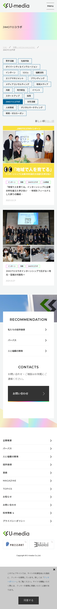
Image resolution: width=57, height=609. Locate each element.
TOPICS (7, 488)
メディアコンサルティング (17, 84)
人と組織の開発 (15, 351)
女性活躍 (31, 101)
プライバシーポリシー (14, 521)
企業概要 (7, 440)
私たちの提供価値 (16, 329)
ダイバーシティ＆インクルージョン (21, 66)
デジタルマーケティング (32, 107)
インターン (11, 72)
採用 (29, 96)
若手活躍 (10, 61)
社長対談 (25, 61)
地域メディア (42, 84)
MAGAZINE (9, 480)
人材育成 (10, 107)
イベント (36, 90)
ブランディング (38, 78)
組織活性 (40, 72)
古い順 (50, 121)
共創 (8, 90)
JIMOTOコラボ (13, 101)
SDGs (25, 72)
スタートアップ (13, 96)
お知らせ (7, 496)
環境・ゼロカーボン (15, 113)
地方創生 (21, 90)
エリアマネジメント (15, 78)
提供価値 (7, 464)
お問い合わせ (20, 393)
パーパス (12, 340)
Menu (50, 6)
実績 (5, 472)
